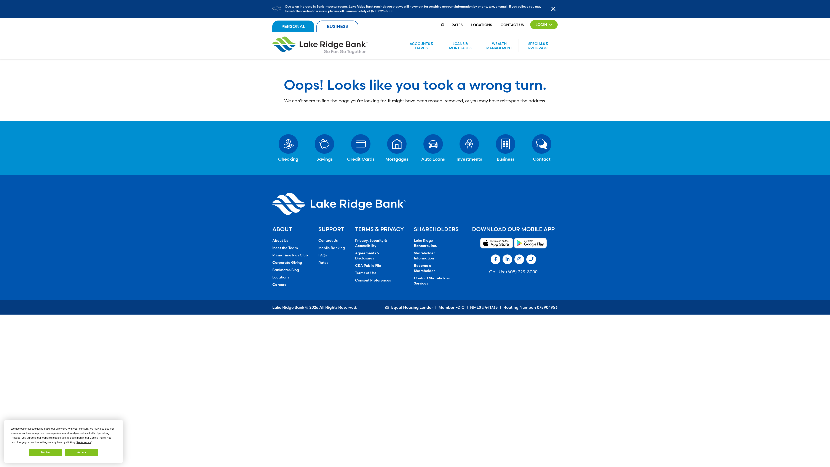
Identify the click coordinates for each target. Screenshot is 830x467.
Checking (288, 159)
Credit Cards (360, 159)
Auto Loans (433, 159)
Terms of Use (366, 273)
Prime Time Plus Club (290, 255)
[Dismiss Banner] (554, 9)
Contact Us (512, 25)
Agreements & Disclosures (367, 255)
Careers (279, 284)
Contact (542, 159)
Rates (457, 25)
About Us (280, 240)
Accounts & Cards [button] (421, 46)
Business (337, 26)
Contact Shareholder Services (432, 280)
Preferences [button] (84, 442)
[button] (544, 24)
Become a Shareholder (424, 268)
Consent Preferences (373, 280)
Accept (81, 452)
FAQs (322, 255)
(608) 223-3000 (522, 271)
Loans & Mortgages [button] (460, 46)
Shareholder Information (424, 255)
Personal (293, 26)
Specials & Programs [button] (538, 46)
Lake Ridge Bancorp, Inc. (425, 243)
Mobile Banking (331, 248)
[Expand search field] (442, 25)
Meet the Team (285, 248)
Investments (469, 159)
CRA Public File (368, 265)
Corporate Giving (287, 262)
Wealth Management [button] (499, 46)
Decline (45, 452)
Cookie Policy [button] (98, 437)
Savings (324, 159)
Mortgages (396, 159)
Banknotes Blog (285, 270)
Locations (481, 25)
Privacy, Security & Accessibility (371, 243)
